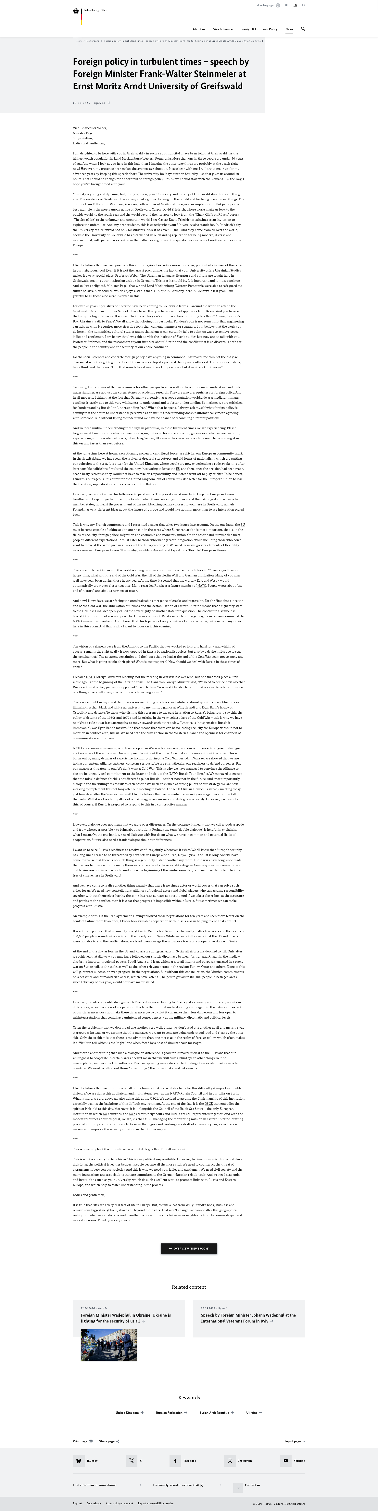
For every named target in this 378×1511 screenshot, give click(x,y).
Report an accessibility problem (156, 1503)
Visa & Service (223, 29)
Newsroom (92, 40)
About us (199, 29)
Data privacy (94, 1503)
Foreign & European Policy (259, 29)
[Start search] (303, 29)
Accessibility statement (119, 1503)
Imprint (77, 1503)
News (289, 30)
